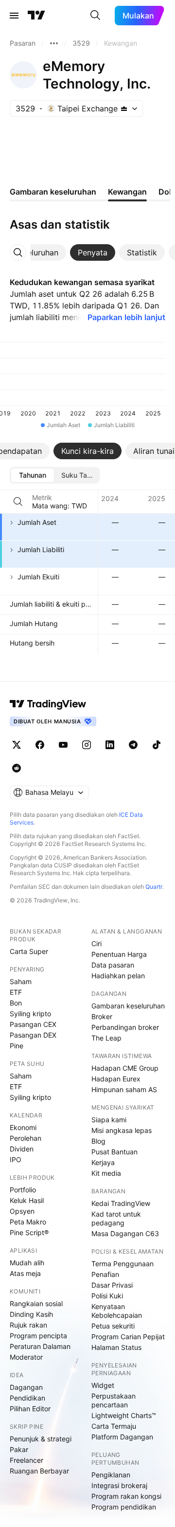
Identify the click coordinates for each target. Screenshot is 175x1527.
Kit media (106, 1173)
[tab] (92, 252)
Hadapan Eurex (115, 1079)
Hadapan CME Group (124, 1068)
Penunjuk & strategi (40, 1439)
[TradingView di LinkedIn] (110, 745)
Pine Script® (29, 1232)
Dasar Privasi (112, 1285)
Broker (101, 1016)
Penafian (105, 1274)
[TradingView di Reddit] (16, 768)
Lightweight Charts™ (123, 1415)
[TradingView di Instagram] (86, 745)
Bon (16, 1003)
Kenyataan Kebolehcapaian (116, 1310)
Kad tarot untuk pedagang (116, 1218)
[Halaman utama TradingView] (48, 704)
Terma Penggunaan (122, 1263)
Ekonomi (23, 1127)
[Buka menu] (14, 15)
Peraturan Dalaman (40, 1346)
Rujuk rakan (28, 1325)
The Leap (106, 1038)
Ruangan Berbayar (39, 1471)
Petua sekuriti (113, 1326)
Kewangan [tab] (127, 192)
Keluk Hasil (27, 1200)
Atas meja (25, 1273)
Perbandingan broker (125, 1027)
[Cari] (95, 15)
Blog (98, 1141)
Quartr (153, 886)
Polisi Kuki (107, 1296)
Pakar (19, 1449)
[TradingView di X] (16, 745)
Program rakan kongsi (126, 1496)
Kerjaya (103, 1162)
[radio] (32, 475)
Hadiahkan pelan (118, 975)
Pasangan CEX (33, 1024)
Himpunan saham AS (124, 1089)
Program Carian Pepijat (128, 1336)
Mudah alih (27, 1262)
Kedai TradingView (120, 1203)
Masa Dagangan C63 (125, 1233)
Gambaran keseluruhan (128, 1006)
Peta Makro (28, 1222)
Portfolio (23, 1190)
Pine (16, 1046)
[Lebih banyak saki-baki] (54, 43)
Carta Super (29, 951)
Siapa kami (108, 1119)
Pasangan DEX (33, 1035)
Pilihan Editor (30, 1408)
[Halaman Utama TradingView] (36, 15)
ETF (16, 992)
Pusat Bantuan (114, 1152)
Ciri (96, 943)
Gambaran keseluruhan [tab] (53, 192)
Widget (102, 1385)
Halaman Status (116, 1347)
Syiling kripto (30, 1013)
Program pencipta (38, 1335)
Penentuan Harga (119, 954)
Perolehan (25, 1138)
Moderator (26, 1357)
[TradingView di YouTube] (63, 745)
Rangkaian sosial (36, 1303)
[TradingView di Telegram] (133, 745)
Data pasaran (112, 965)
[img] (124, 108)
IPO (15, 1159)
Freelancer (26, 1460)
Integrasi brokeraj (119, 1485)
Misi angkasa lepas (121, 1130)
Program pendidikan (123, 1507)
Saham (21, 981)
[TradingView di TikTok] (156, 745)
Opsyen (22, 1211)
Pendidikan (27, 1398)
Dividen (22, 1149)
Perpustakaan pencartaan (113, 1400)
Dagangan (26, 1387)
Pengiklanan (110, 1475)
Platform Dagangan (122, 1437)
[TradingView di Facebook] (40, 745)
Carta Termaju (113, 1426)
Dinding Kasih (31, 1314)
